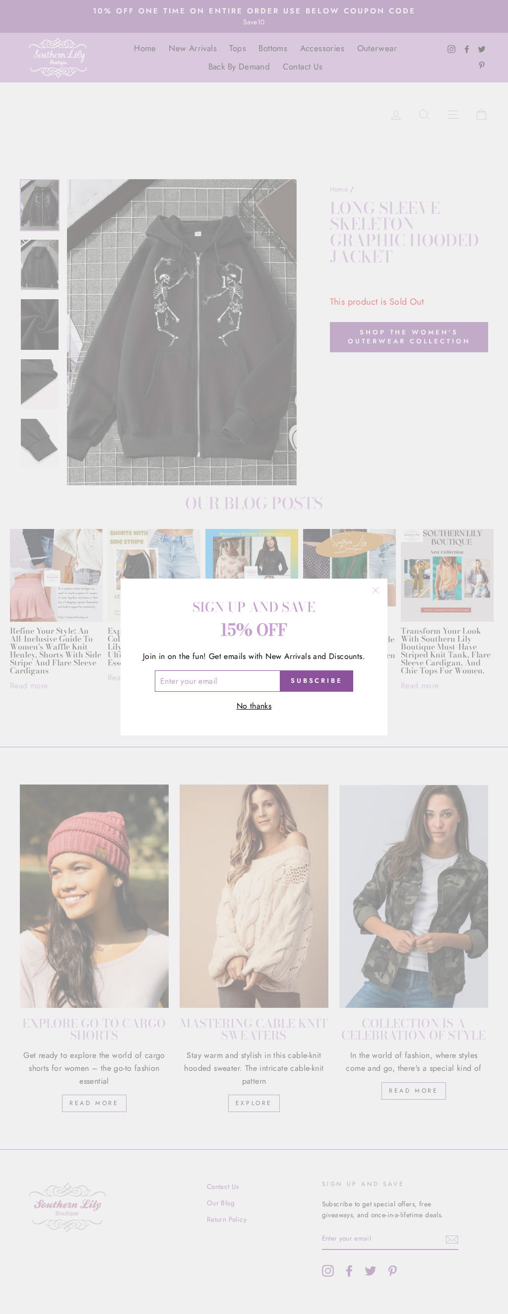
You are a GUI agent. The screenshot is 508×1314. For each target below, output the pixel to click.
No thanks (254, 706)
